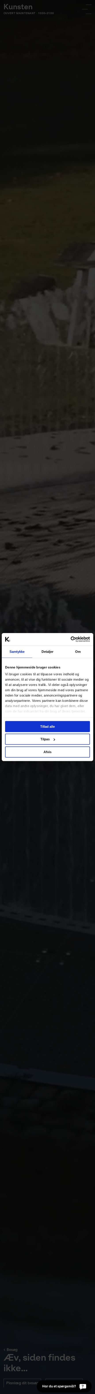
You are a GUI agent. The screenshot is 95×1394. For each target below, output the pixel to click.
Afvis (47, 752)
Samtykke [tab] (17, 651)
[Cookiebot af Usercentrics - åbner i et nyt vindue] (70, 639)
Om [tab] (78, 651)
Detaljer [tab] (48, 651)
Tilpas (45, 739)
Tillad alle (47, 726)
